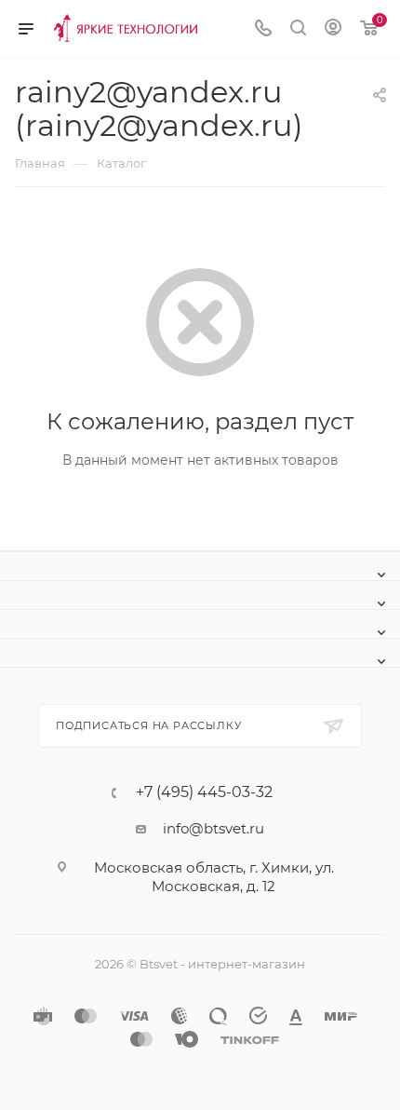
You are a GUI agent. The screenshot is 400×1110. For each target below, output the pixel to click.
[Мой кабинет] (333, 29)
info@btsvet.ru (213, 828)
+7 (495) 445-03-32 (204, 792)
